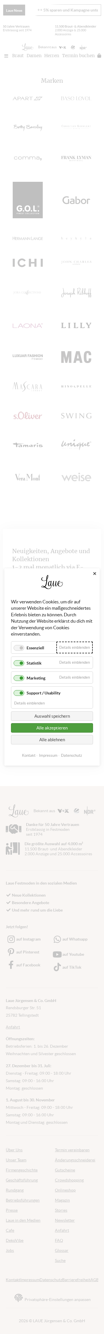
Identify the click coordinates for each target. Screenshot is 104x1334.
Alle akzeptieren (52, 727)
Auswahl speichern (52, 716)
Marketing (36, 678)
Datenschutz (71, 755)
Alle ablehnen (52, 739)
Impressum (48, 755)
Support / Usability (43, 693)
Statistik (34, 663)
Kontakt (29, 755)
